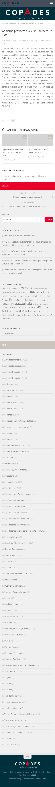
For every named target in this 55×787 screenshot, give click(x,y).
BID (49, 293)
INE (40, 304)
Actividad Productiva (12, 23)
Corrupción (8, 457)
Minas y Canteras (11, 616)
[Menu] (51, 3)
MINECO (47, 307)
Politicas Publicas (11, 647)
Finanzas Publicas (11, 537)
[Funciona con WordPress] (20, 779)
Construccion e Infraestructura (16, 427)
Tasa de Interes (10, 696)
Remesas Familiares (12, 659)
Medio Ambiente (11, 604)
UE (51, 315)
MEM (40, 307)
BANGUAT (37, 292)
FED (36, 300)
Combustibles (10, 396)
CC (5, 296)
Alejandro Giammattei (40, 289)
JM (29, 308)
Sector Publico (10, 671)
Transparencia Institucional (15, 720)
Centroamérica (12, 296)
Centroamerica (10, 390)
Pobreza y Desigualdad (13, 635)
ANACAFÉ (5, 293)
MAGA (33, 307)
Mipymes (8, 622)
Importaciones (10, 555)
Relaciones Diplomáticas (14, 653)
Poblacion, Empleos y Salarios (16, 628)
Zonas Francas (10, 745)
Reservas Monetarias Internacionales (19, 665)
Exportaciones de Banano (14, 506)
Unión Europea (6, 319)
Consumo (8, 433)
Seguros (7, 677)
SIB (40, 311)
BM (3, 296)
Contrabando (9, 439)
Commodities (10, 415)
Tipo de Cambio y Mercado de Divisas (19, 714)
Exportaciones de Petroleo (15, 525)
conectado (26, 176)
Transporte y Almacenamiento (17, 726)
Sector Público (34, 312)
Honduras (35, 304)
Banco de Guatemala (19, 292)
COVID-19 (37, 296)
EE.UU (46, 296)
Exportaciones (10, 488)
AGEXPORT (27, 288)
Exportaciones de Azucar (14, 500)
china (25, 296)
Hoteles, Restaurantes (13, 549)
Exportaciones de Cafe (13, 512)
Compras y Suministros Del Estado (18, 421)
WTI (12, 319)
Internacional (16, 307)
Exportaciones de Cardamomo (16, 518)
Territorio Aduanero (12, 708)
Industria (8, 561)
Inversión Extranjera (12, 586)
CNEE (30, 296)
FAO (32, 300)
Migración (8, 610)
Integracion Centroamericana (16, 573)
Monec (8, 40)
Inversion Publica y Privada (15, 592)
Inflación (45, 304)
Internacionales (10, 580)
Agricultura (8, 384)
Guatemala (23, 303)
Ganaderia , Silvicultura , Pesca (16, 543)
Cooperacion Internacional (15, 451)
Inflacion (7, 567)
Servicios (8, 683)
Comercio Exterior (11, 402)
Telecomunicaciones (12, 702)
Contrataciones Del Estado (15, 445)
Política (7, 641)
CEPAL (20, 296)
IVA (26, 308)
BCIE (46, 293)
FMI (12, 303)
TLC (48, 315)
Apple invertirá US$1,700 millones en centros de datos (12, 152)
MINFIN (6, 311)
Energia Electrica (11, 482)
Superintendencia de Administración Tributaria (24, 315)
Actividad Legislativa (12, 366)
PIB (13, 121)
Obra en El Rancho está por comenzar (19, 236)
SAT (26, 311)
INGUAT (5, 307)
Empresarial (9, 476)
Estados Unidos (20, 300)
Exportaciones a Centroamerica (17, 494)
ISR (23, 308)
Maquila (7, 598)
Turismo (7, 738)
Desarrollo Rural (11, 464)
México (15, 311)
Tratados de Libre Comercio (15, 732)
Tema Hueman (40, 779)
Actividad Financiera (12, 360)
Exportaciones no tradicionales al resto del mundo (24, 531)
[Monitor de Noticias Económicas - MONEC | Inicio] (13, 3)
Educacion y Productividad (15, 470)
